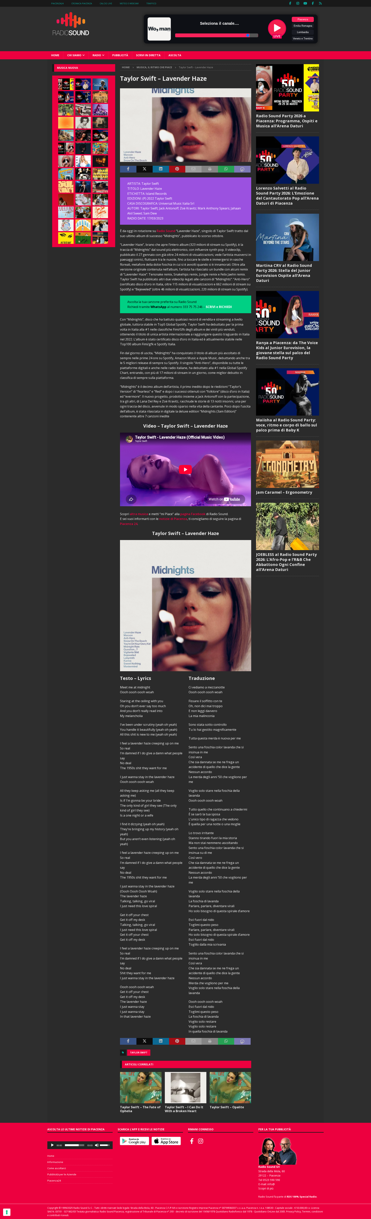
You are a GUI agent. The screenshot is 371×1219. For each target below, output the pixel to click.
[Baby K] (83, 161)
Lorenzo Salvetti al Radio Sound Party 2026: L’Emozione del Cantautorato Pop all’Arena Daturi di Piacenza (287, 195)
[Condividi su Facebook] (128, 169)
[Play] (52, 1145)
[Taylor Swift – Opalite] (230, 1087)
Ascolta (174, 55)
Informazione (55, 1162)
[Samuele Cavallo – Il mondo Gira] (100, 148)
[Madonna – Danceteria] (100, 110)
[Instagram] (297, 3)
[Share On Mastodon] (242, 169)
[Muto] (97, 1145)
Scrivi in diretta (148, 55)
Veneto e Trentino (303, 38)
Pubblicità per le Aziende (61, 1174)
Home (55, 55)
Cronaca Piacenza (81, 3)
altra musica (139, 514)
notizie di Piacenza (173, 519)
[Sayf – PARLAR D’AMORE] (83, 135)
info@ (271, 1184)
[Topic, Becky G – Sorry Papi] (100, 238)
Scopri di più (265, 1188)
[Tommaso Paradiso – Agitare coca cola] (66, 122)
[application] (80, 1145)
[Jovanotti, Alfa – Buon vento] (83, 212)
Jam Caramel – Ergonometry (284, 492)
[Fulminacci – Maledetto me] (83, 238)
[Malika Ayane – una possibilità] (83, 174)
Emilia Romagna (303, 25)
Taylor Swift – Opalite (227, 1107)
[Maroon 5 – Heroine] (66, 238)
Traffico (151, 3)
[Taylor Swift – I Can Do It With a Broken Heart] (185, 1087)
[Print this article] (210, 169)
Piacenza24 (57, 3)
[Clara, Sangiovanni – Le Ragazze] (100, 199)
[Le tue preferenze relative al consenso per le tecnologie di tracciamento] (6, 1212)
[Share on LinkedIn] (161, 169)
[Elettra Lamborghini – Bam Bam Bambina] (100, 212)
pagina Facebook (192, 514)
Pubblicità (120, 55)
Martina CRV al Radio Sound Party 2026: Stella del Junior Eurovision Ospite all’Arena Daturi (284, 273)
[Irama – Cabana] (66, 199)
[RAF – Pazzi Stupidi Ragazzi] (100, 174)
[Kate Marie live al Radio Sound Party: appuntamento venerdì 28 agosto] (100, 135)
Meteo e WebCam (129, 3)
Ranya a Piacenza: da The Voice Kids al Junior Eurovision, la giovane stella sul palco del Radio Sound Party (287, 350)
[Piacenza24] (320, 3)
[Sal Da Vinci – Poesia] (66, 187)
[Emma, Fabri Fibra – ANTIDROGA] (83, 110)
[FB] (290, 3)
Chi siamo (74, 55)
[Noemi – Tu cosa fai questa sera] (83, 187)
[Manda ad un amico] (193, 169)
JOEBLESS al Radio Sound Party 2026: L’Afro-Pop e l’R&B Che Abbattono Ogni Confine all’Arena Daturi (286, 562)
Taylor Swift (138, 1052)
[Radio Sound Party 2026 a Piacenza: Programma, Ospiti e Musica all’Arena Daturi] (66, 84)
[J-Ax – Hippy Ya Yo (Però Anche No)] (100, 187)
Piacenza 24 (128, 524)
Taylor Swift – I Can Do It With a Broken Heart (184, 1109)
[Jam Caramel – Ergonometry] (100, 97)
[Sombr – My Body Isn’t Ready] (83, 122)
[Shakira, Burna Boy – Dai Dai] (66, 225)
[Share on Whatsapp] (226, 169)
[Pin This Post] (177, 169)
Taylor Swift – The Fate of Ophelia (140, 1109)
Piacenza (303, 19)
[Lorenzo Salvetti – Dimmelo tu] (83, 148)
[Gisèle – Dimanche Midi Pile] (100, 122)
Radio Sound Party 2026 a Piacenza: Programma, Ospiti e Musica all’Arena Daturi (286, 120)
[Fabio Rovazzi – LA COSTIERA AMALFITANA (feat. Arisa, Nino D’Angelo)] (66, 135)
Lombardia (303, 32)
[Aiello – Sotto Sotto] (100, 225)
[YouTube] (305, 3)
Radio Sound (166, 231)
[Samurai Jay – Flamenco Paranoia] (66, 212)
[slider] (74, 1145)
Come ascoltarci (56, 1168)
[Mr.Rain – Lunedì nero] (83, 199)
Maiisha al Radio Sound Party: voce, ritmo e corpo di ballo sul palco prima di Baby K (286, 425)
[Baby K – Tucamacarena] (66, 174)
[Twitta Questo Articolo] (144, 169)
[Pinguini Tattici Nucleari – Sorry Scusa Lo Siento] (83, 225)
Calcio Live (106, 3)
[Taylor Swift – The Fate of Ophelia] (141, 1087)
